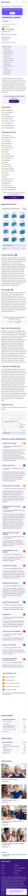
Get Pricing (13, 101)
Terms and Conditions (19, 868)
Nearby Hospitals (7, 70)
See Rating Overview (6, 31)
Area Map (6, 68)
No (18, 321)
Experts (3, 873)
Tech (2, 870)
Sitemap (16, 873)
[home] (5, 2)
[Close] (25, 892)
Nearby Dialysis (7, 71)
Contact (3, 865)
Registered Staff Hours (8, 52)
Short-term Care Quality (9, 58)
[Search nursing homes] (23, 2)
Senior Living (7, 6)
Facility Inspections (8, 54)
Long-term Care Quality (9, 60)
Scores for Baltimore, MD (9, 66)
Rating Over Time (7, 62)
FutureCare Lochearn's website (10, 34)
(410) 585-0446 (5, 753)
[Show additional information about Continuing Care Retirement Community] (9, 114)
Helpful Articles (7, 73)
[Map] (14, 705)
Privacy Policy (17, 870)
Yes (11, 321)
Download (12, 13)
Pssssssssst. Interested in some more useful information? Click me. (16, 892)
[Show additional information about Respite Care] (14, 125)
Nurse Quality (7, 56)
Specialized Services (8, 50)
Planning (16, 865)
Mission (3, 868)
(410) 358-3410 (5, 39)
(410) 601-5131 (5, 731)
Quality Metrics (7, 64)
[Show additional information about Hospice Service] (11, 123)
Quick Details (6, 48)
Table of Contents (6, 47)
